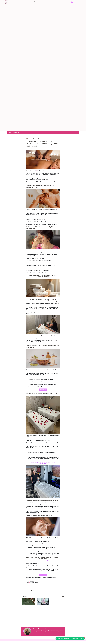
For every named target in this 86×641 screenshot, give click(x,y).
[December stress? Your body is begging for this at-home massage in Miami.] (28, 601)
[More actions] (59, 138)
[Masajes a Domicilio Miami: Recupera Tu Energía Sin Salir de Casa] (43, 601)
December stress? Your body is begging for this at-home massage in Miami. (28, 607)
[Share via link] (33, 590)
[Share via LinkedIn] (31, 590)
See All (63, 596)
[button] (72, 2)
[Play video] (43, 324)
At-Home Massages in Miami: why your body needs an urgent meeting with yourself (42, 607)
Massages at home (16, 132)
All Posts (9, 132)
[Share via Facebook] (26, 590)
